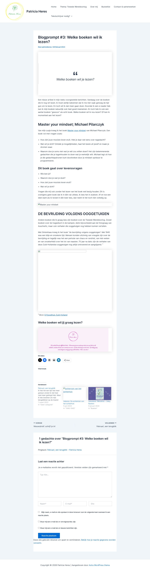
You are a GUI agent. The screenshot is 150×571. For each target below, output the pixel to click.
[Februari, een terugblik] (50, 396)
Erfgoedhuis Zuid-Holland (56, 315)
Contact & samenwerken (125, 7)
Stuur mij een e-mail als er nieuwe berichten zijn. (58, 528)
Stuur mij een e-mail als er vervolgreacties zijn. (58, 522)
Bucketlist (105, 7)
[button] (71, 16)
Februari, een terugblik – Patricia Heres (64, 450)
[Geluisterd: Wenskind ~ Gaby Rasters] (99, 393)
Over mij (94, 7)
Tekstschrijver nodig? (60, 16)
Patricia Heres (36, 11)
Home (53, 7)
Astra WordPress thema (99, 565)
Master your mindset (77, 130)
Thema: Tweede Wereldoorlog (73, 7)
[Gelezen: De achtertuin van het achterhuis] (74, 393)
